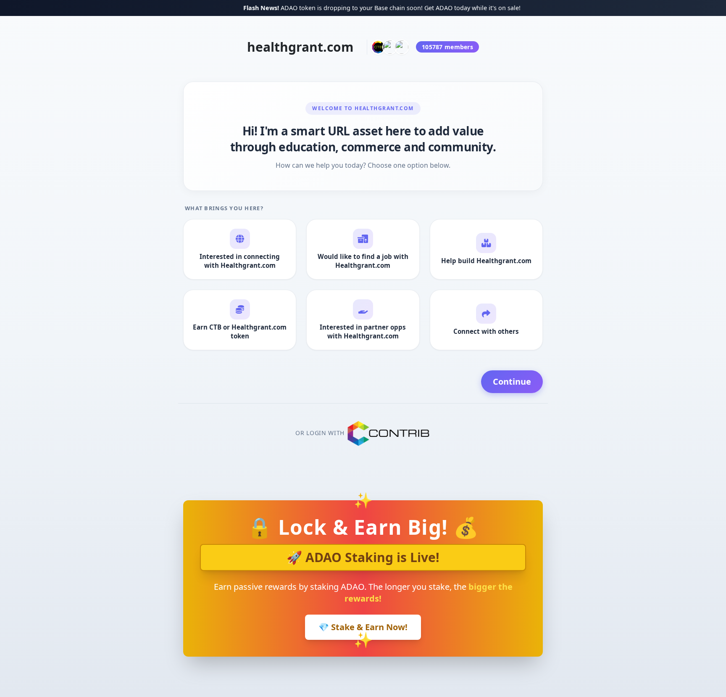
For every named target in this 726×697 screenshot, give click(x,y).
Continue (512, 381)
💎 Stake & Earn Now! (363, 627)
